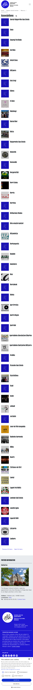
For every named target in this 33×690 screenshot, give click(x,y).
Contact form (21, 599)
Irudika (12, 355)
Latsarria (13, 528)
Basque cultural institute (12, 10)
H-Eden (12, 101)
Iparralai (13, 325)
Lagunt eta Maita (15, 488)
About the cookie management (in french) (10, 669)
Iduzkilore (13, 264)
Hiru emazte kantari (16, 223)
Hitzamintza (14, 233)
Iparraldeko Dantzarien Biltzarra (21, 345)
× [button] (31, 658)
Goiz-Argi (13, 81)
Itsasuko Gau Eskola (16, 365)
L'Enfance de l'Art (15, 467)
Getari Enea (14, 60)
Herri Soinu (14, 182)
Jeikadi (12, 406)
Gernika (12, 50)
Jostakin (13, 416)
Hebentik (13, 152)
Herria (12, 193)
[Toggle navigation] (30, 4)
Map (10, 597)
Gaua (11, 30)
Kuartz (12, 457)
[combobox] (29, 659)
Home (2, 10)
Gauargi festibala (16, 40)
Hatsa (12, 132)
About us (23, 10)
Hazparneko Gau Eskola (17, 142)
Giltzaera (13, 70)
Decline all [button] (16, 684)
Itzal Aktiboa (14, 375)
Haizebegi (13, 111)
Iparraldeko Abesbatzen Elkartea (21, 335)
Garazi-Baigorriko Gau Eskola (19, 19)
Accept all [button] (16, 680)
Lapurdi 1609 (14, 518)
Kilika (12, 447)
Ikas (11, 274)
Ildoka (12, 295)
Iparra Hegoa (14, 315)
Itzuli (11, 386)
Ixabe (12, 396)
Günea (12, 91)
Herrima (13, 203)
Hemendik (13, 162)
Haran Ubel (13, 121)
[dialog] (16, 673)
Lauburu (13, 539)
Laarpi (12, 477)
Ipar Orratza (14, 305)
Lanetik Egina (14, 508)
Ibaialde (12, 254)
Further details (16, 646)
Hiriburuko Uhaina (16, 213)
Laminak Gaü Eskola (16, 498)
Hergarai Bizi (14, 172)
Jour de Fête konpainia (17, 426)
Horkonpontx (14, 244)
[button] (16, 687)
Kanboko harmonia (16, 437)
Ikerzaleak (13, 284)
